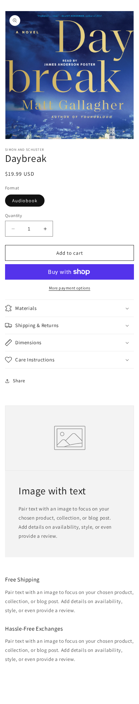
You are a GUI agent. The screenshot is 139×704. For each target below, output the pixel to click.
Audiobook (24, 201)
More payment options (69, 287)
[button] (69, 308)
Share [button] (19, 381)
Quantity (13, 215)
